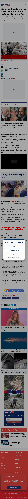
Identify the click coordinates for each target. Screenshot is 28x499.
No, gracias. (14, 254)
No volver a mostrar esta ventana (14, 257)
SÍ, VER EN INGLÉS (14, 250)
